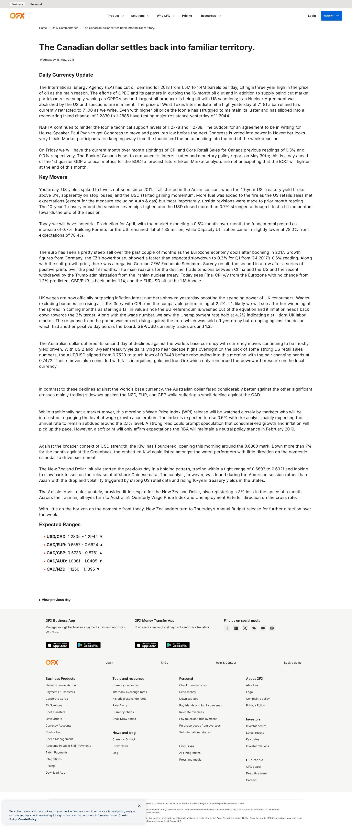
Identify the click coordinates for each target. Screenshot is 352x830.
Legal (249, 692)
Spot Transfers (55, 712)
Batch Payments (56, 752)
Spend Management (59, 739)
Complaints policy (258, 698)
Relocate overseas (191, 712)
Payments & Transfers (60, 692)
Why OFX (163, 15)
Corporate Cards (57, 698)
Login (109, 662)
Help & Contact (226, 662)
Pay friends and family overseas (200, 705)
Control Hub (54, 732)
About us (252, 685)
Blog (115, 752)
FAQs (164, 662)
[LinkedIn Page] (236, 628)
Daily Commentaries (65, 28)
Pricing (187, 15)
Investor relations (257, 746)
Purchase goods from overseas (200, 725)
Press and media (190, 759)
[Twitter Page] (245, 628)
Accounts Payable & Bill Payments (68, 745)
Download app (189, 698)
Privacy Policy (255, 705)
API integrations (189, 752)
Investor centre (256, 726)
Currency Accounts (58, 725)
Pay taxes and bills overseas (198, 718)
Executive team (256, 773)
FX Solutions (54, 705)
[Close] (139, 805)
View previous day (55, 600)
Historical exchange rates (129, 698)
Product (113, 15)
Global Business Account (62, 685)
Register (329, 15)
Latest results (255, 732)
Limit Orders (54, 718)
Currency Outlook (124, 739)
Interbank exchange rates (129, 692)
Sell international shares (195, 732)
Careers (251, 780)
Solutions (138, 15)
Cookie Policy (27, 819)
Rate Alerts (119, 705)
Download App (55, 772)
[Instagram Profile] (272, 628)
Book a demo (292, 662)
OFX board (253, 766)
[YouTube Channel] (263, 628)
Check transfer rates (193, 685)
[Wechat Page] (254, 628)
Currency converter (125, 685)
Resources (208, 15)
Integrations (54, 759)
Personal (36, 4)
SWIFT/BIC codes (124, 718)
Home (43, 28)
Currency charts (123, 712)
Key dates (252, 739)
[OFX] (17, 16)
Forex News (120, 746)
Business (17, 4)
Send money (187, 692)
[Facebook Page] (227, 628)
